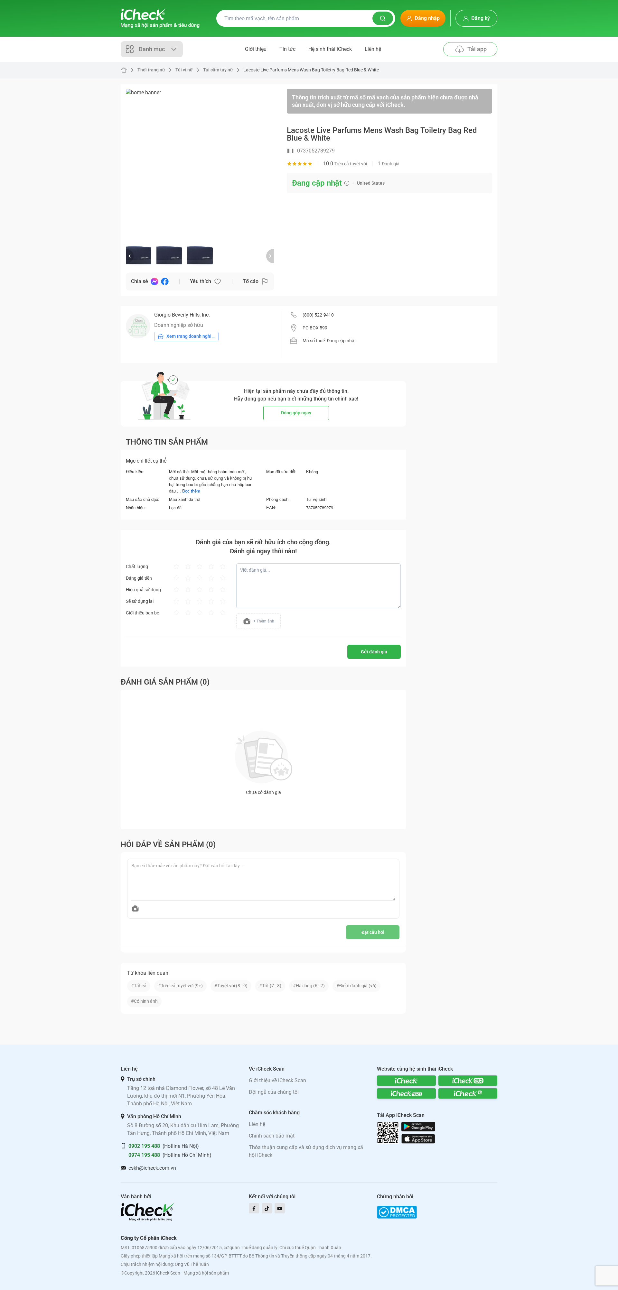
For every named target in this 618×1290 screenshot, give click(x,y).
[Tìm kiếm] (382, 18)
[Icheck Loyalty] (467, 1093)
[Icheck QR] (467, 1080)
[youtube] (280, 1208)
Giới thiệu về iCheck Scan (277, 1080)
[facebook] (254, 1208)
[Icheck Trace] (406, 1093)
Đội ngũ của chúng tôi (274, 1092)
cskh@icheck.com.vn (152, 1168)
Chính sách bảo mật (272, 1136)
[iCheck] (406, 1080)
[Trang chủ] (160, 18)
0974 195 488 (144, 1155)
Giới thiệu (256, 49)
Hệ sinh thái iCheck (330, 49)
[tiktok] (267, 1208)
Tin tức (287, 49)
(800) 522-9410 (318, 315)
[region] (200, 163)
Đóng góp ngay (296, 412)
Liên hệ (373, 49)
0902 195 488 (144, 1146)
